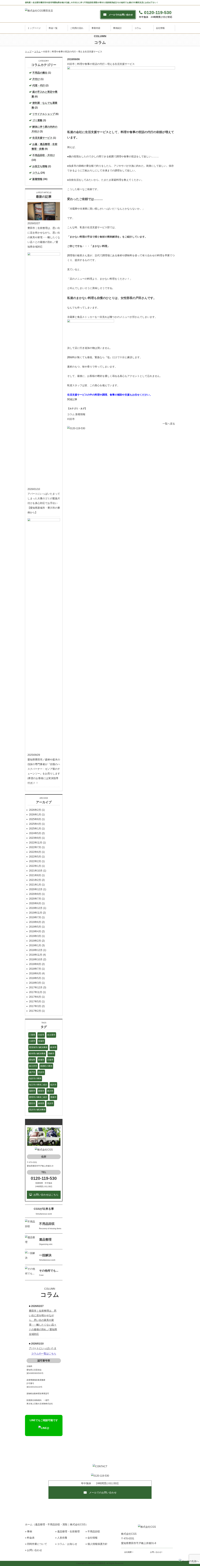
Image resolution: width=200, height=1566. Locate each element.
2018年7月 (35, 968)
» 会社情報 (91, 1537)
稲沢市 (53, 1085)
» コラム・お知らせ (66, 1544)
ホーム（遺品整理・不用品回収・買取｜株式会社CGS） (56, 1524)
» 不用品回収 (92, 1531)
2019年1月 (35, 945)
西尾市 (41, 1091)
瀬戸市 (32, 1072)
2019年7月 (35, 917)
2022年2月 (35, 861)
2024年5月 (35, 833)
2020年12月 (35, 889)
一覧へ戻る (168, 423)
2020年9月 (35, 894)
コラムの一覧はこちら (43, 1353)
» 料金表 (30, 1537)
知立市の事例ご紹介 (38, 1085)
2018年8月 (35, 964)
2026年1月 (35, 814)
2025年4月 (35, 824)
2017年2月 (35, 1011)
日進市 (50, 1060)
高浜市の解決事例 (37, 1109)
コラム (71, 414)
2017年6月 (35, 996)
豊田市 (32, 1103)
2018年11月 (35, 954)
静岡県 (41, 1103)
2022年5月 (35, 856)
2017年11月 (35, 992)
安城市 (41, 1041)
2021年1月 (35, 884)
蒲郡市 (32, 1091)
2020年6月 (35, 903)
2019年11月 (35, 912)
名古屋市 (51, 1035)
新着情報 (80, 414)
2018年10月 (35, 959)
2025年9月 (35, 819)
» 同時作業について (36, 1544)
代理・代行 (38, 85)
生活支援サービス (42, 137)
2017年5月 (35, 1001)
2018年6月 (35, 973)
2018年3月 (35, 982)
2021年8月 (35, 875)
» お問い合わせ (33, 1550)
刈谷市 (71, 419)
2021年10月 (35, 870)
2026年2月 (35, 810)
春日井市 (33, 1066)
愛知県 (32, 1060)
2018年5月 (35, 978)
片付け (36, 79)
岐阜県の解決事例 (37, 1053)
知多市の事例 (35, 1078)
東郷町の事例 (46, 1066)
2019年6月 (35, 922)
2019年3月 (35, 936)
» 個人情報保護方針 (96, 1544)
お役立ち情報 (39, 166)
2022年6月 (35, 852)
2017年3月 (35, 1006)
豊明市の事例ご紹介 (38, 1097)
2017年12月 (35, 987)
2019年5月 (35, 926)
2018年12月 (35, 950)
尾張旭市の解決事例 (38, 1047)
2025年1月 (35, 828)
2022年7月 (35, 847)
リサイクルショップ (43, 114)
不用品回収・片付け (43, 155)
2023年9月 (35, 838)
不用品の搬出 (39, 72)
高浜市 (50, 1103)
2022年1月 (35, 866)
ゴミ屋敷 (37, 120)
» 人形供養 (61, 1537)
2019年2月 (35, 940)
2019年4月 (35, 931)
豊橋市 (53, 1097)
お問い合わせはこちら (45, 1194)
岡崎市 (51, 1053)
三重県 (32, 1035)
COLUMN (49, 1288)
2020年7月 (35, 898)
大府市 (32, 1041)
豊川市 (50, 1091)
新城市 (41, 1060)
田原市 (41, 1072)
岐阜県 (53, 1047)
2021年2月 (35, 880)
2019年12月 (35, 908)
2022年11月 (35, 842)
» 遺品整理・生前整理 (67, 1531)
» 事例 (28, 1531)
